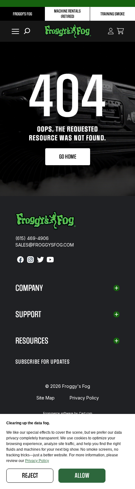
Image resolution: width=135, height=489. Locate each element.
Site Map (45, 397)
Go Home (67, 156)
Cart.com (85, 413)
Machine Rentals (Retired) (67, 13)
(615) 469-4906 (32, 238)
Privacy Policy (84, 397)
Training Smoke (112, 14)
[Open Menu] (14, 31)
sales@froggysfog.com (44, 244)
